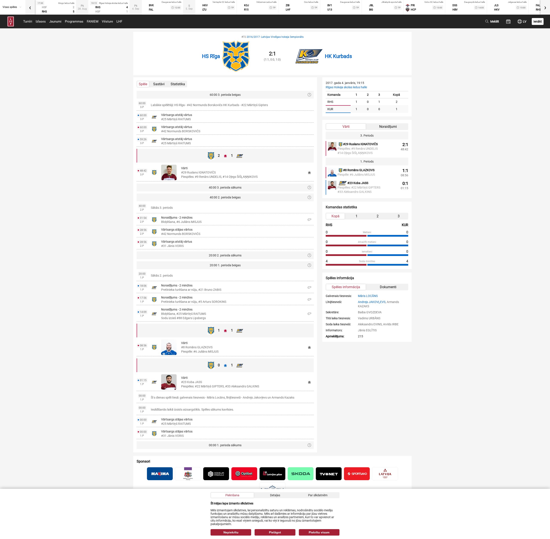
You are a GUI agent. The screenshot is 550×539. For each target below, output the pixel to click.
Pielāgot (275, 532)
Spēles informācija (346, 287)
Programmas (74, 21)
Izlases (41, 21)
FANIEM (92, 21)
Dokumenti (388, 287)
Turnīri (27, 21)
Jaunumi (55, 21)
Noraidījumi (388, 127)
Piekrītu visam (319, 532)
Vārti (346, 127)
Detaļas (275, 495)
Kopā (335, 216)
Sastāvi (159, 84)
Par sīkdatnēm (317, 495)
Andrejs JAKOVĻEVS (371, 302)
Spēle (143, 84)
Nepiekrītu (230, 532)
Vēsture (107, 21)
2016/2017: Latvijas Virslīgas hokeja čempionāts (275, 36)
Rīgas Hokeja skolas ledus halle (346, 87)
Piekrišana (232, 495)
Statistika (178, 84)
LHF (119, 21)
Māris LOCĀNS (368, 296)
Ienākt (537, 21)
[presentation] (30, 7)
